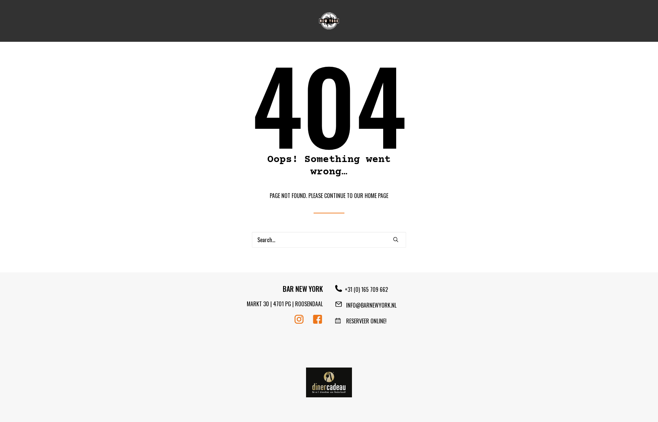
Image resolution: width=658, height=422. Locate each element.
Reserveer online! (364, 321)
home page (376, 195)
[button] (396, 239)
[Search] (329, 240)
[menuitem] (329, 21)
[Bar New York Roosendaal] (329, 20)
